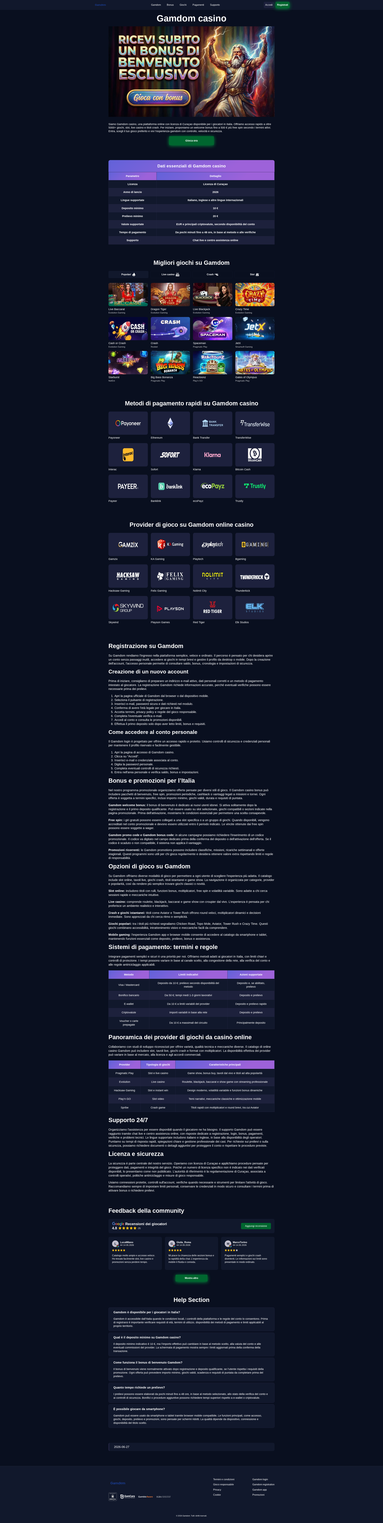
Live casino (168, 274)
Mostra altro (191, 1278)
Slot (252, 274)
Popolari (126, 274)
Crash (210, 274)
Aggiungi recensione (256, 1226)
